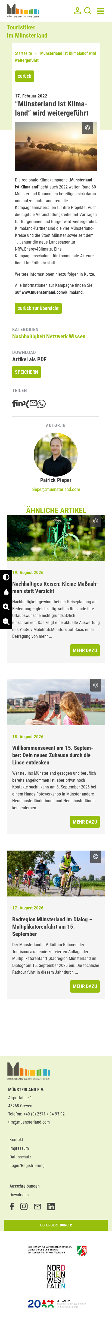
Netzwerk (57, 336)
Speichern (26, 372)
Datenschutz (20, 1156)
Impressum (19, 1148)
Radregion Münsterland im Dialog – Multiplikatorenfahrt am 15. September (52, 926)
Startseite (23, 53)
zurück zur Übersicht (38, 308)
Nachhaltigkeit (28, 336)
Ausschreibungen (25, 1186)
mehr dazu (85, 650)
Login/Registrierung (27, 1165)
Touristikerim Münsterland (27, 31)
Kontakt (16, 1139)
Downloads (19, 1194)
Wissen (77, 336)
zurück (24, 76)
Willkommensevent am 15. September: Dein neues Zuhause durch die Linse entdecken (52, 755)
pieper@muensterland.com (56, 489)
